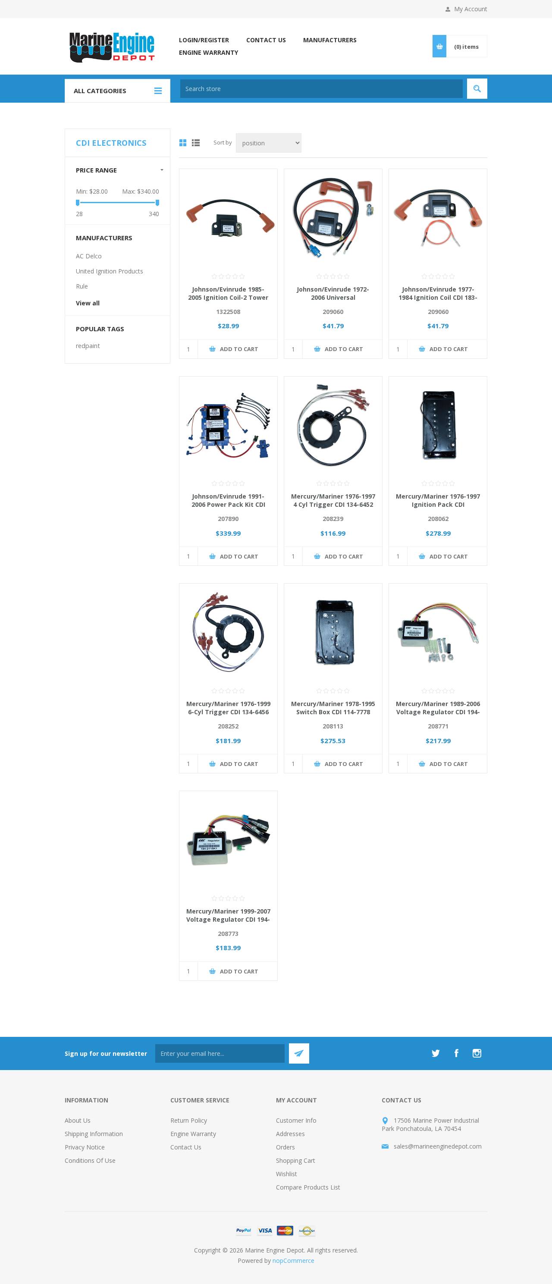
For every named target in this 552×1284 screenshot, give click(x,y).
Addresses (290, 1134)
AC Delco (89, 256)
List (196, 142)
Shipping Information (94, 1134)
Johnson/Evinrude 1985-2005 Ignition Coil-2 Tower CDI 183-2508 (228, 297)
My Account (470, 9)
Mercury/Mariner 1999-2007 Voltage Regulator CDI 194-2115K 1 (228, 919)
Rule (82, 286)
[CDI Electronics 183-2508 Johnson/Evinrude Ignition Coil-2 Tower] (228, 218)
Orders (285, 1147)
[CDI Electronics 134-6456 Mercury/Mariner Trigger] (228, 632)
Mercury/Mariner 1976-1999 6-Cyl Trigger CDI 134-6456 (228, 708)
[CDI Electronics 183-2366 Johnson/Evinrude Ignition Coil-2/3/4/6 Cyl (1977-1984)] (438, 218)
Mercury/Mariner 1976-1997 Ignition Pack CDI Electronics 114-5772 (438, 504)
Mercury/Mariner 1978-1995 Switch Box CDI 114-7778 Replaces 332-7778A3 (333, 712)
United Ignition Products (109, 271)
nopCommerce (293, 1260)
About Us (78, 1120)
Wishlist (286, 1174)
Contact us (185, 1147)
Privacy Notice (85, 1147)
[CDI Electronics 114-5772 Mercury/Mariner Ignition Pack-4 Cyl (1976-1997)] (438, 425)
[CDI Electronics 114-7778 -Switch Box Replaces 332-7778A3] (333, 632)
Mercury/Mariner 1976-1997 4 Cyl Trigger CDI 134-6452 (333, 500)
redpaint (88, 346)
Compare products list (308, 1187)
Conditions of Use (90, 1160)
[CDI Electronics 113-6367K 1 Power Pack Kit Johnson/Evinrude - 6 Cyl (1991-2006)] (228, 425)
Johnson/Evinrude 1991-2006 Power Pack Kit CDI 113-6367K (228, 504)
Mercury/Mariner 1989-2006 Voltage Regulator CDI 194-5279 (438, 712)
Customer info (296, 1120)
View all (88, 303)
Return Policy (188, 1120)
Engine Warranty (193, 1134)
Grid (183, 142)
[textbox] (321, 88)
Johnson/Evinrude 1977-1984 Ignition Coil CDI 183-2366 (437, 297)
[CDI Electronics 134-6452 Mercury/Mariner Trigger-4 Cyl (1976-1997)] (333, 425)
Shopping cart (295, 1160)
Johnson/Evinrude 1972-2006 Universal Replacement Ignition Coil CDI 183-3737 (333, 301)
